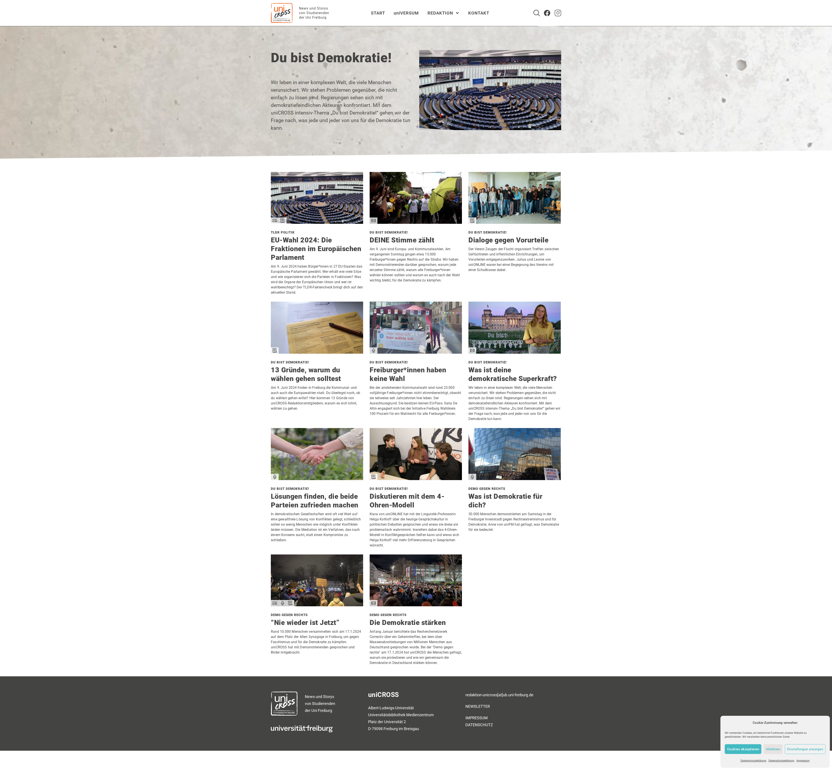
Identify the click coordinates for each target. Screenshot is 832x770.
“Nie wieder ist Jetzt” (305, 622)
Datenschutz (479, 725)
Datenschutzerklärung (753, 760)
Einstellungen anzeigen (805, 749)
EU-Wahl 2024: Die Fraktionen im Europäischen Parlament (316, 249)
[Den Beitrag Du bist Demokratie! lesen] (416, 222)
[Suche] (536, 13)
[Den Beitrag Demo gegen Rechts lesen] (317, 605)
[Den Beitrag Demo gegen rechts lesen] (514, 478)
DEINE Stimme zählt (402, 240)
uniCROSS (383, 694)
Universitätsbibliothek (386, 715)
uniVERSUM (406, 13)
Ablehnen (773, 749)
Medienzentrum (420, 715)
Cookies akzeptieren (743, 749)
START (378, 13)
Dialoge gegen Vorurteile (508, 240)
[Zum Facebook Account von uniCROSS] (547, 13)
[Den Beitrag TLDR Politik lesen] (317, 222)
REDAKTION (440, 13)
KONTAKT (478, 13)
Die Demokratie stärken (408, 622)
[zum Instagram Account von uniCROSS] (558, 13)
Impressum (803, 760)
